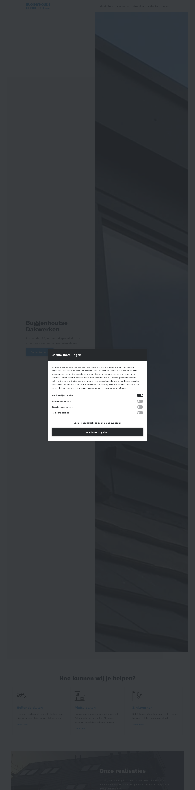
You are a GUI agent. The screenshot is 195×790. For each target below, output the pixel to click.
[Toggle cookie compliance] (140, 401)
